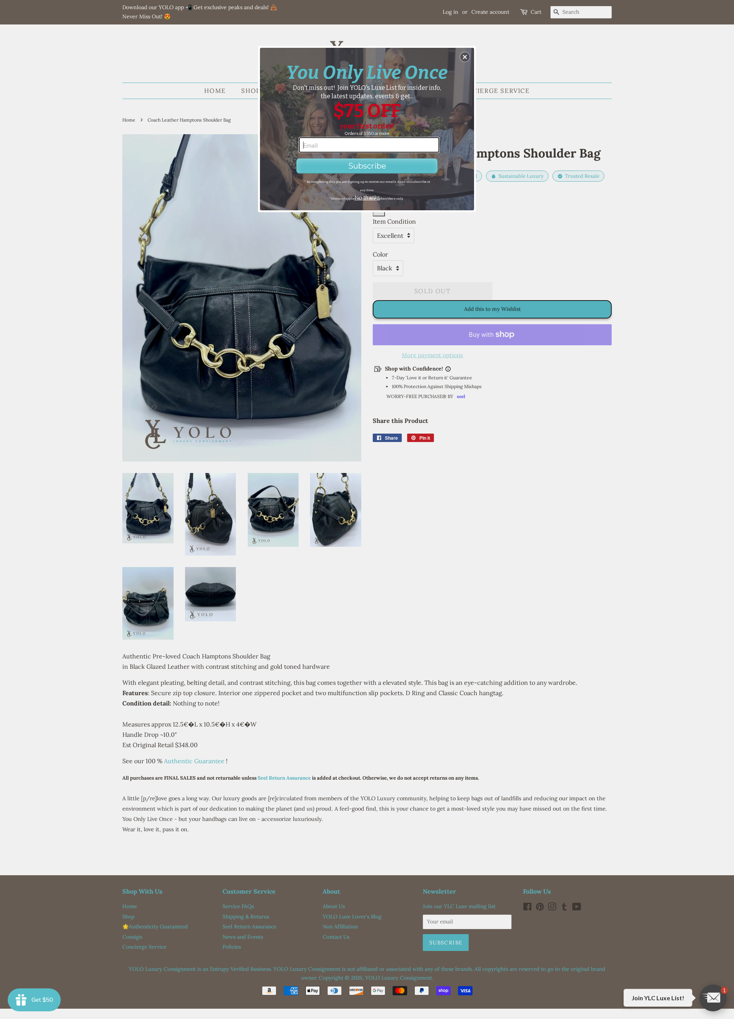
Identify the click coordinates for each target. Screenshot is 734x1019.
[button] (464, 57)
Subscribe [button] (367, 166)
